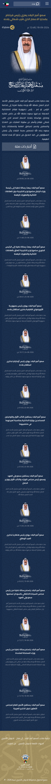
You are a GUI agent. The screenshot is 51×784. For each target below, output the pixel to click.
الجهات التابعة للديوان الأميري (31, 743)
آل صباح (19, 738)
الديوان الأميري (7, 738)
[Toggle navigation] (47, 4)
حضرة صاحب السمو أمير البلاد (37, 738)
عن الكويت (11, 743)
